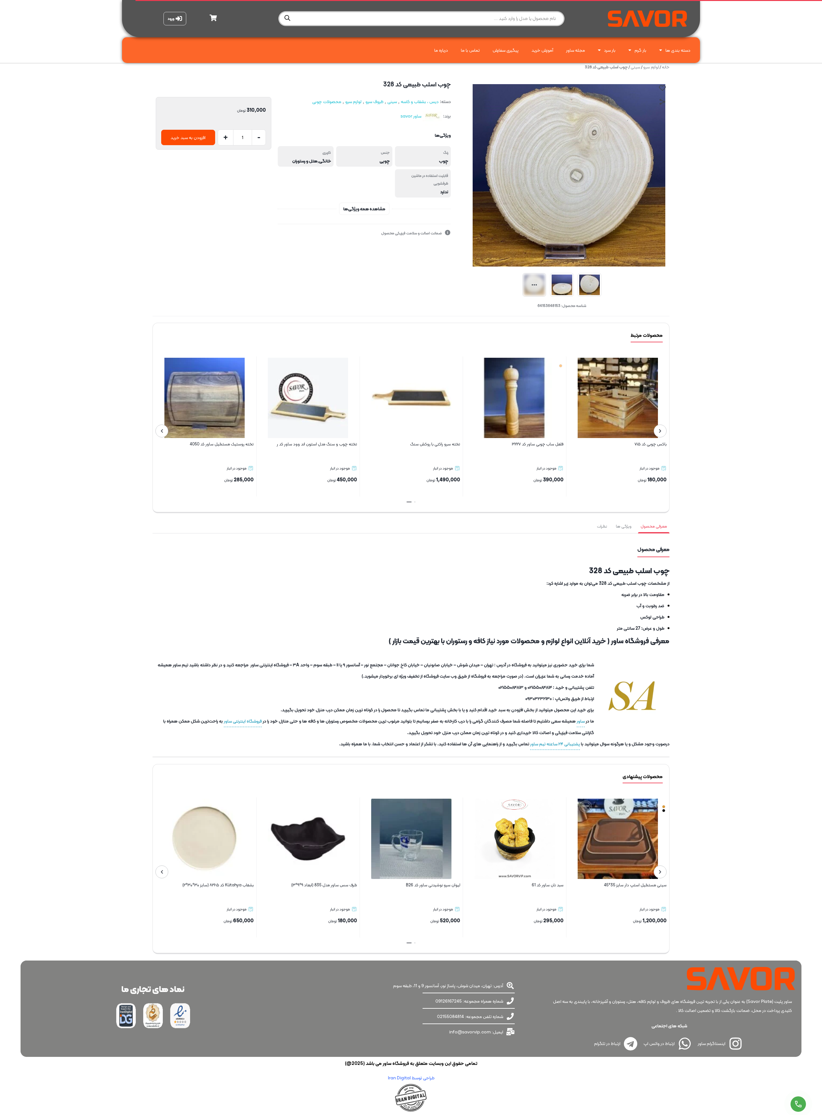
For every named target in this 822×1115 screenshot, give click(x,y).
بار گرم (640, 50)
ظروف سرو (374, 101)
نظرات (602, 526)
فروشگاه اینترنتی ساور (243, 721)
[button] (412, 502)
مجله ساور (575, 50)
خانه (665, 67)
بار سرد (610, 50)
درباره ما (441, 50)
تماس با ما (470, 50)
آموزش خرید (542, 50)
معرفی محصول (654, 526)
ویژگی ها (624, 526)
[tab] (653, 526)
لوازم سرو (651, 67)
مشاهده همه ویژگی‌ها (364, 209)
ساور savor (410, 116)
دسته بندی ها (677, 50)
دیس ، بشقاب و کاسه (420, 101)
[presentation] (660, 431)
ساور (581, 721)
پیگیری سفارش (506, 50)
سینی (635, 67)
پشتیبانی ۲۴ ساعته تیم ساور (555, 744)
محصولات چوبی (326, 101)
